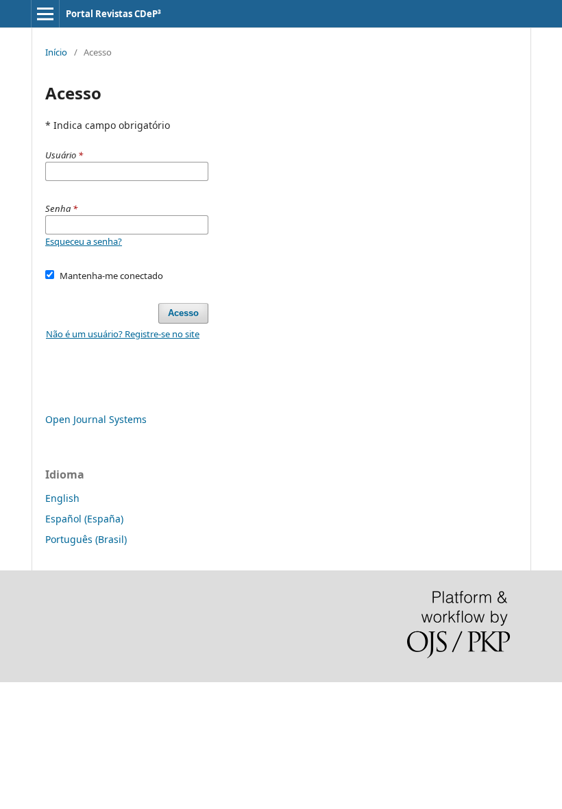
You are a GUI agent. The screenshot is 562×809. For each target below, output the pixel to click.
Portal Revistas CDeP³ (113, 14)
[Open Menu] (45, 13)
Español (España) (84, 518)
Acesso (183, 313)
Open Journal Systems (96, 419)
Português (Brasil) (86, 539)
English (62, 498)
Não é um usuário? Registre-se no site (122, 334)
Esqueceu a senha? (83, 241)
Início (56, 52)
